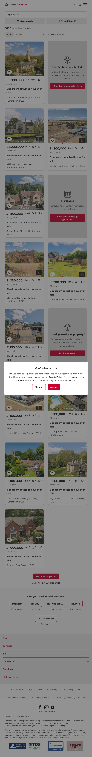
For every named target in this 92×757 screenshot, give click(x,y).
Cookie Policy (55, 377)
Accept (54, 387)
